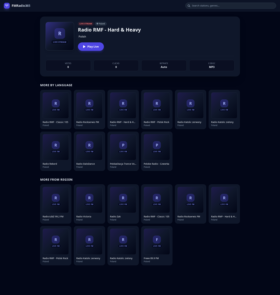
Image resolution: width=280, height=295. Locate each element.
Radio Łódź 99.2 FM (53, 216)
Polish (82, 36)
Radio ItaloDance (85, 163)
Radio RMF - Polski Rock (156, 122)
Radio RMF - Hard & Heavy (123, 122)
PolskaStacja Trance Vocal (123, 163)
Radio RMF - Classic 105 (55, 122)
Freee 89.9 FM (151, 258)
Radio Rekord (50, 163)
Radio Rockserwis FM (87, 122)
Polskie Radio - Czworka (156, 163)
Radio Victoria (83, 216)
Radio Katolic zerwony (189, 122)
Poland (102, 23)
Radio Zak (115, 216)
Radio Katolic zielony (222, 122)
